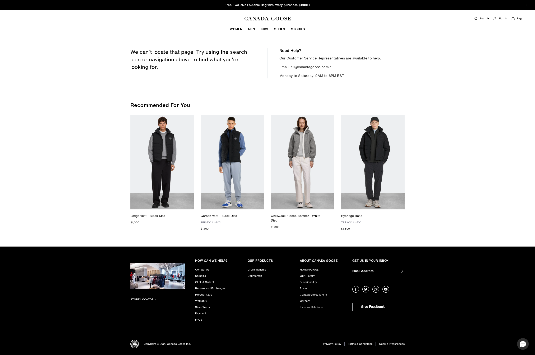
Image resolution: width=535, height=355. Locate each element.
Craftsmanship (257, 269)
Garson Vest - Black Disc (219, 216)
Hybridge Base (351, 216)
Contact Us (202, 269)
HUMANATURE (309, 269)
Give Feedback (373, 307)
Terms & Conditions (360, 343)
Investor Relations (311, 307)
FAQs (198, 319)
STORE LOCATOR (142, 299)
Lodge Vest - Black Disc (147, 216)
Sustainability (308, 282)
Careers (305, 300)
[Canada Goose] (268, 18)
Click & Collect (204, 282)
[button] (523, 344)
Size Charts (202, 307)
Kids (264, 29)
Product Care (203, 294)
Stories (298, 29)
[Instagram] (375, 289)
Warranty (201, 300)
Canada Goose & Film (313, 294)
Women (236, 29)
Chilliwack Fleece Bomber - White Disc (296, 218)
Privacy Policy (332, 343)
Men (251, 29)
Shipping (200, 275)
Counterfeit (255, 275)
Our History (307, 275)
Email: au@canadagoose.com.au (306, 67)
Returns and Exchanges (210, 288)
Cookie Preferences (392, 343)
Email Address (363, 271)
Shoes (279, 29)
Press (303, 288)
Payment (200, 313)
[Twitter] (365, 289)
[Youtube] (385, 289)
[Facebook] (355, 289)
